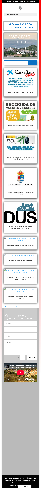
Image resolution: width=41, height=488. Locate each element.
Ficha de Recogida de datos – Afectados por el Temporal (20, 193)
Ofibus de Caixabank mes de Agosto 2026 (20, 92)
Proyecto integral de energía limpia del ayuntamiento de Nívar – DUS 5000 (20, 227)
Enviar (32, 357)
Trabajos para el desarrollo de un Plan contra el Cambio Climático (20, 278)
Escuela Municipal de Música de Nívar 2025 (20, 260)
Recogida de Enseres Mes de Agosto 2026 (20, 125)
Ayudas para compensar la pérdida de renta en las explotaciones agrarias (20, 159)
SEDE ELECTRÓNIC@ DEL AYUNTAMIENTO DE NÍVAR (20, 26)
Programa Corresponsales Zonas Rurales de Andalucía (20, 297)
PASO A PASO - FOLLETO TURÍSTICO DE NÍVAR (20, 45)
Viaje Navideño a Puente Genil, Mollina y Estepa (20, 245)
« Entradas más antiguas (12, 307)
